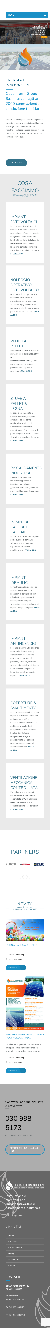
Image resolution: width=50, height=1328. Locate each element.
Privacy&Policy (13, 1216)
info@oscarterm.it (17, 1315)
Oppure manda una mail (24, 1148)
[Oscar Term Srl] (27, 6)
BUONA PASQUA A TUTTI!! (21, 945)
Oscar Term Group (16, 954)
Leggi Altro (16, 162)
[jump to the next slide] (47, 32)
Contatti (11, 1265)
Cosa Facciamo (15, 1247)
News (20, 959)
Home (11, 1235)
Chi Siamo (12, 1241)
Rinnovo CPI (13, 1259)
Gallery (11, 1253)
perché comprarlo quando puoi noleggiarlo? (25, 1036)
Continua (13, 968)
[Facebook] (8, 1215)
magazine (13, 959)
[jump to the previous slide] (2, 32)
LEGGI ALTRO (16, 253)
